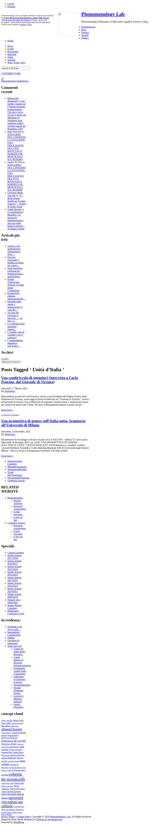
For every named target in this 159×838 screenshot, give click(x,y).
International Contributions (14, 633)
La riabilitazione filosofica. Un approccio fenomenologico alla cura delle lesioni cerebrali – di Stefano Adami (15, 220)
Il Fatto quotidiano (15, 750)
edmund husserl (11, 729)
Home (10, 40)
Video (10, 57)
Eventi (10, 48)
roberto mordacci (7, 786)
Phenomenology (15, 498)
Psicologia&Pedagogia (18, 478)
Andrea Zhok (18, 720)
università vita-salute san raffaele (12, 802)
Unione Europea (14, 791)
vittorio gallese (12, 812)
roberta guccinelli (7, 783)
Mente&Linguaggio (17, 466)
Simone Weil (14, 789)
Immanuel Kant (6, 752)
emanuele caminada (19, 733)
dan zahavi (5, 726)
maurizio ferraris (14, 761)
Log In (10, 3)
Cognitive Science (16, 523)
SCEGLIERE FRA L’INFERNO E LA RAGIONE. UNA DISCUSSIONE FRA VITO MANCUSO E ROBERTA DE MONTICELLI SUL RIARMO (16, 147)
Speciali (11, 60)
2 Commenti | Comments (10, 415)
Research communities (20, 507)
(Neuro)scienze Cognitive (14, 462)
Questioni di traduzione (13, 642)
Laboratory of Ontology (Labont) (19, 679)
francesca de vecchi (13, 740)
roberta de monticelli (13, 777)
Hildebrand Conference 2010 (15, 612)
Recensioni (12, 51)
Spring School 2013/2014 (14, 579)
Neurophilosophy (22, 685)
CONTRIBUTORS (11, 73)
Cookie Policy (24, 816)
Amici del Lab (14, 646)
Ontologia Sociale (16, 480)
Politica (85, 38)
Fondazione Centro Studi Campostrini (20, 671)
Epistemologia (88, 27)
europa (4, 735)
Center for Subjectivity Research (19, 652)
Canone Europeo (15, 552)
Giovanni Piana (12, 747)
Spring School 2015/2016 (14, 568)
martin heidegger (8, 758)
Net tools (18, 514)
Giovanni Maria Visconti (15, 194)
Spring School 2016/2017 (14, 562)
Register (11, 6)
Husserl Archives (18, 502)
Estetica (85, 32)
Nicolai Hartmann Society (18, 690)
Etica (83, 29)
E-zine (17, 511)
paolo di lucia (15, 767)
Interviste (11, 54)
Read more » (7, 410)
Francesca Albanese (9, 738)
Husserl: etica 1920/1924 (13, 601)
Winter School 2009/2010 (14, 595)
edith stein (14, 726)
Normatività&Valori (17, 469)
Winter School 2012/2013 (14, 584)
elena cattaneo (6, 733)
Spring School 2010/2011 (14, 590)
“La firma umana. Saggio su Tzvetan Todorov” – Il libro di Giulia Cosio (16, 201)
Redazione (10, 391)
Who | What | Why (16, 62)
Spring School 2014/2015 (14, 573)
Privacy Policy (8, 816)
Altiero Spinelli (6, 720)
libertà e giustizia (17, 755)
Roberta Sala (19, 783)
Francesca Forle (8, 744)
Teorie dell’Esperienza (14, 473)
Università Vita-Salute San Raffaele (17, 20)
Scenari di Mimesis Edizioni (18, 699)
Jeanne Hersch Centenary (14, 606)
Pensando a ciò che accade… (14, 628)
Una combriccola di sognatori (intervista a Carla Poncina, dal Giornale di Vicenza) (39, 380)
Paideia (10, 637)
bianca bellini (6, 723)
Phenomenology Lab (103, 14)
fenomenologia (13, 735)
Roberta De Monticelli (13, 99)
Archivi (5, 359)
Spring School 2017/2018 (14, 556)
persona (10, 770)
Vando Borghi (14, 209)
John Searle (5, 755)
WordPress (19, 822)
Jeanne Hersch (18, 752)
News (10, 46)
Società (84, 35)
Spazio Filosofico (18, 705)
